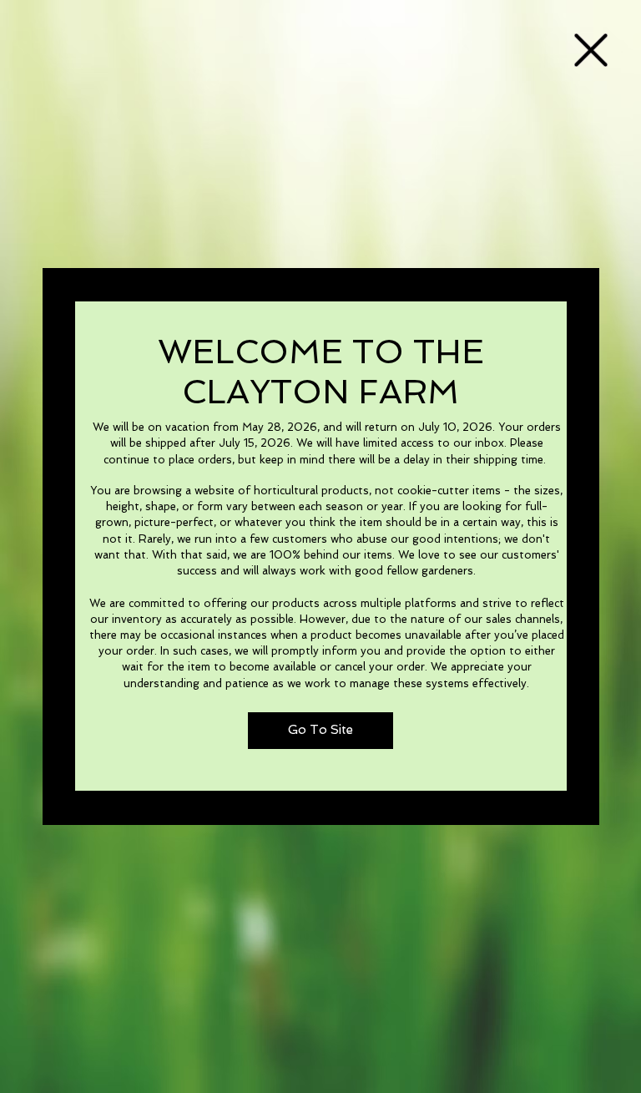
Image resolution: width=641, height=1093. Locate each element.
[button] (591, 50)
